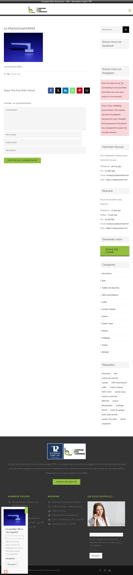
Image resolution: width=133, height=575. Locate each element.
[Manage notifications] (6, 572)
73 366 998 (110, 171)
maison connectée (109, 396)
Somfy (123, 419)
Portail (104, 345)
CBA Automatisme (110, 295)
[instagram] (105, 570)
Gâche (105, 316)
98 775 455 (116, 166)
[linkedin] (110, 570)
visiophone (106, 424)
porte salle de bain (110, 415)
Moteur (105, 331)
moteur (115, 401)
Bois (104, 281)
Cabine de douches (110, 288)
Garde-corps (107, 323)
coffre (104, 302)
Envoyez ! (96, 555)
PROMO (105, 352)
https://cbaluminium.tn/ (117, 180)
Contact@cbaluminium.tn (117, 175)
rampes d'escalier (109, 419)
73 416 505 (112, 215)
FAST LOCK (106, 392)
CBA (8, 74)
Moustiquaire (107, 405)
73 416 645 (109, 219)
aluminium (106, 374)
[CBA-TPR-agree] (66, 444)
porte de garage (117, 410)
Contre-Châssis (108, 309)
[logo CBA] (38, 6)
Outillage (106, 338)
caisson (105, 383)
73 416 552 (116, 210)
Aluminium (107, 273)
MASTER (105, 401)
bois (115, 374)
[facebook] (100, 570)
